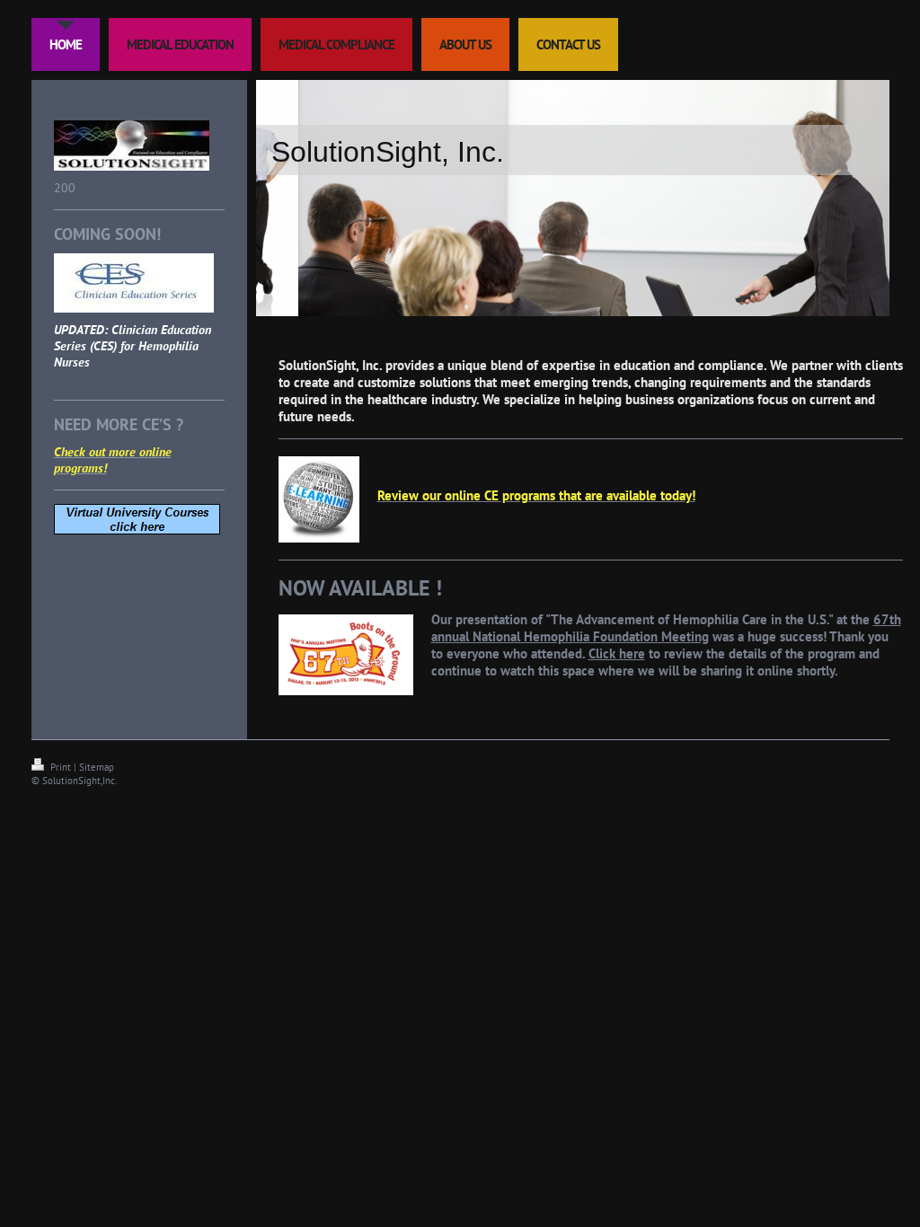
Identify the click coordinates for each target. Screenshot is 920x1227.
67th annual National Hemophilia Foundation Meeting (666, 628)
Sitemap (96, 767)
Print (61, 767)
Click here (616, 653)
